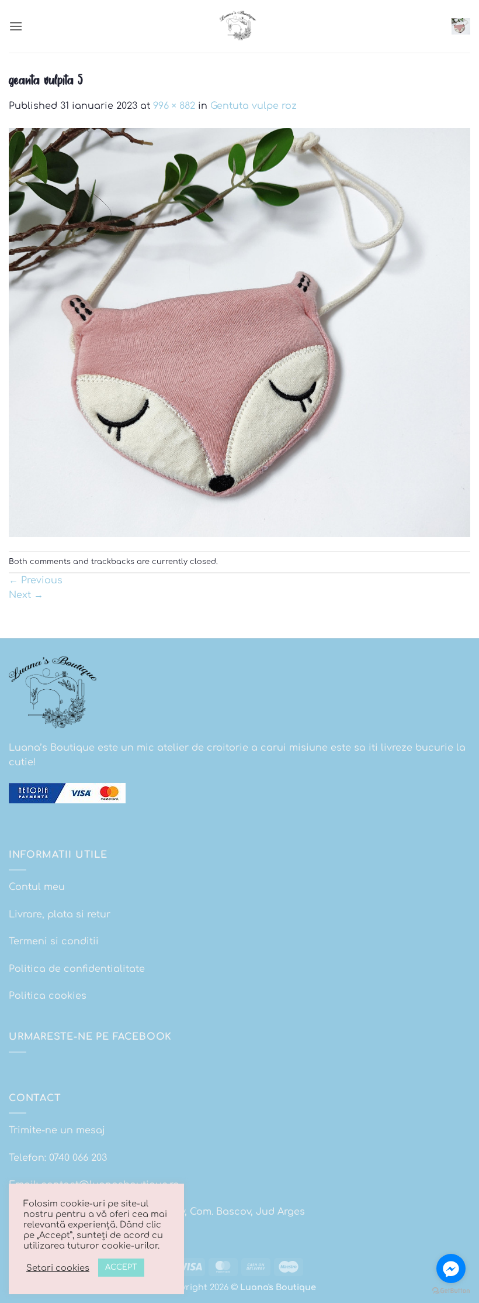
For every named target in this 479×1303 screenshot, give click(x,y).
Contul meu (37, 887)
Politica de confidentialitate (77, 969)
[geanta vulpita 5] (239, 332)
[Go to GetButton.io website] (451, 1291)
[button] (16, 26)
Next (26, 595)
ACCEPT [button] (121, 1267)
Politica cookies (47, 996)
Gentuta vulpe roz (253, 106)
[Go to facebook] (451, 1268)
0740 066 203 (78, 1158)
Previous (36, 580)
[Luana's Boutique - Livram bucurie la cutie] (239, 26)
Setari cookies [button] (57, 1268)
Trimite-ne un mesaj (57, 1130)
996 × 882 (174, 106)
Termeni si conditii (54, 941)
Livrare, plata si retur (59, 914)
